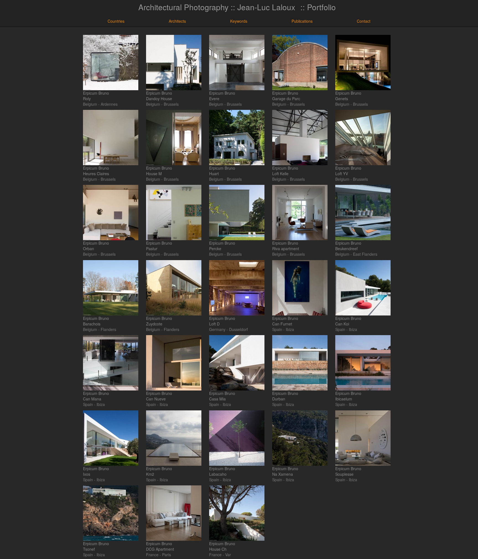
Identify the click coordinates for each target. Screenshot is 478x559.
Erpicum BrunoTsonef (96, 546)
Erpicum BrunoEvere (222, 95)
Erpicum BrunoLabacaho (222, 471)
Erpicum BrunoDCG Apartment (160, 546)
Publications (302, 21)
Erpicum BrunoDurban (285, 396)
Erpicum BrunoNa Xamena (285, 471)
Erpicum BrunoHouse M (159, 170)
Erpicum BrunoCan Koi (348, 321)
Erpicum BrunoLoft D (222, 321)
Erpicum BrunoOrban (96, 245)
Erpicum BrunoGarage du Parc (286, 95)
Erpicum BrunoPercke (222, 245)
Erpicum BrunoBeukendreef (348, 245)
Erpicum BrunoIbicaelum (348, 396)
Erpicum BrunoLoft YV (348, 170)
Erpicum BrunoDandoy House (159, 95)
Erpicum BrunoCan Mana (96, 396)
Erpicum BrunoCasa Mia (222, 396)
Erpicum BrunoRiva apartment (285, 245)
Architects (177, 21)
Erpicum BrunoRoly (96, 95)
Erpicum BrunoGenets (348, 95)
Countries (116, 21)
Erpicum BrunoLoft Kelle (285, 170)
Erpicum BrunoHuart (222, 170)
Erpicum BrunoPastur (159, 245)
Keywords (238, 21)
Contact (363, 21)
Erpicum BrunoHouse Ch (222, 546)
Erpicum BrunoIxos (96, 471)
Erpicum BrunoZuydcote (159, 321)
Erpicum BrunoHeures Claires (96, 170)
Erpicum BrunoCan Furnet (285, 321)
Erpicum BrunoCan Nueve (159, 396)
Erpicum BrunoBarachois (96, 321)
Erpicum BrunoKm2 (159, 471)
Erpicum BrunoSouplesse (348, 471)
